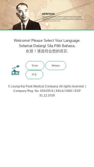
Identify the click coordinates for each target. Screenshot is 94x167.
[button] (41, 24)
